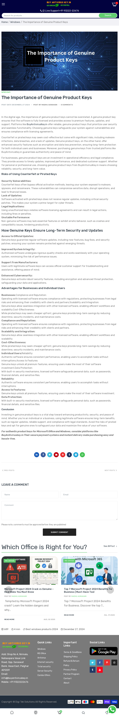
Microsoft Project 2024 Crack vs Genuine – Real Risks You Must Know (29, 590)
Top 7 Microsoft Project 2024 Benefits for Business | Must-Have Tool (88, 590)
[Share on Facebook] (43, 454)
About (66, 683)
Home (4, 22)
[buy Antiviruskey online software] (58, 4)
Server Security (44, 671)
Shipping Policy (71, 656)
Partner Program (71, 674)
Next (110, 590)
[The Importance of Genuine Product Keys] (59, 64)
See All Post (109, 546)
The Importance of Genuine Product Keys (46, 97)
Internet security (45, 662)
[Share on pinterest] (62, 454)
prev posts (9, 470)
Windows (15, 22)
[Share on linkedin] (36, 454)
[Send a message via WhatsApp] (112, 709)
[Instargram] (114, 662)
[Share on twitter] (49, 454)
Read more (9, 619)
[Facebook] (100, 662)
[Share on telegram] (75, 454)
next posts (110, 470)
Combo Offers (43, 675)
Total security (44, 666)
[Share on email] (56, 454)
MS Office (41, 653)
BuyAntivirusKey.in (37, 124)
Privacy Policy (70, 669)
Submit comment (59, 532)
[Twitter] (92, 662)
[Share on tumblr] (69, 454)
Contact (68, 678)
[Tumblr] (92, 670)
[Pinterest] (107, 662)
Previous (8, 590)
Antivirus (41, 658)
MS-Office (9, 561)
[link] (29, 570)
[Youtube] (100, 670)
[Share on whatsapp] (82, 454)
